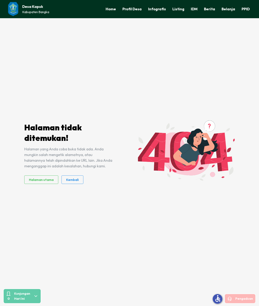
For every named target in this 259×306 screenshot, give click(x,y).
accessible (218, 298)
